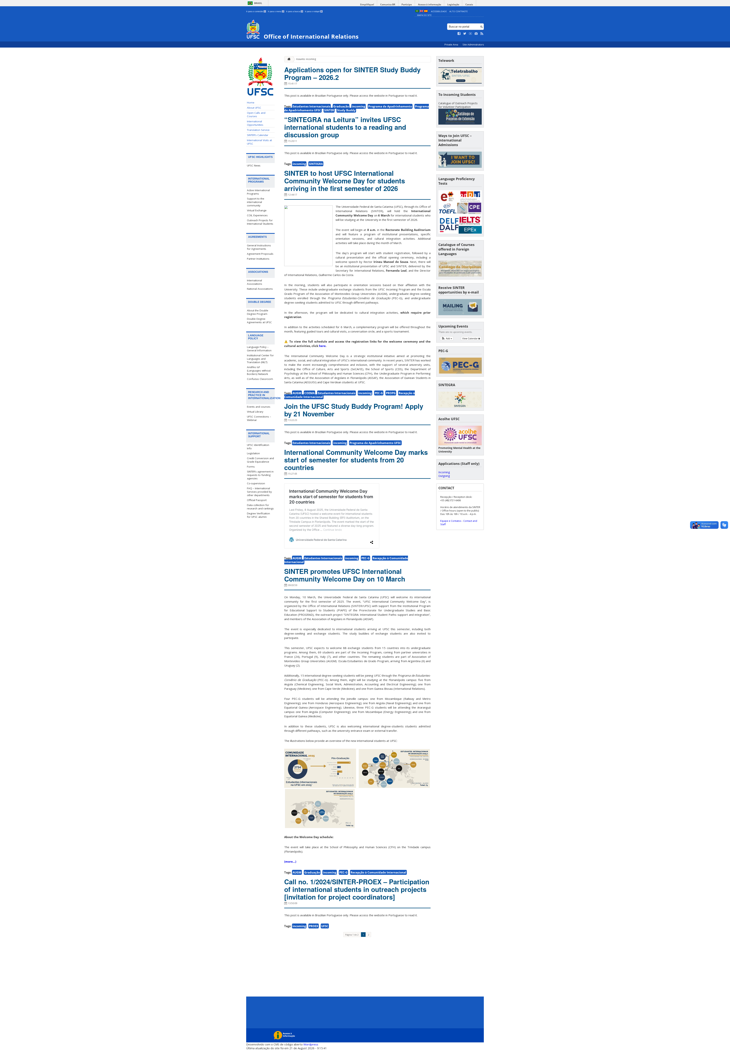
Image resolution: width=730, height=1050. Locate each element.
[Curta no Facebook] (459, 33)
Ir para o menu (276, 11)
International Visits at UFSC (259, 141)
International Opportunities (255, 123)
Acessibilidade (439, 11)
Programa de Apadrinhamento (390, 106)
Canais (469, 4)
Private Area (451, 44)
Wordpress (310, 1044)
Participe (407, 4)
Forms (251, 466)
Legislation (253, 453)
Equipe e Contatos (450, 521)
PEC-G (379, 393)
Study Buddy (346, 110)
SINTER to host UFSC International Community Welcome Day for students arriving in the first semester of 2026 (344, 180)
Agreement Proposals (260, 253)
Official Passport (257, 500)
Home (250, 102)
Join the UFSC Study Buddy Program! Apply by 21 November (353, 409)
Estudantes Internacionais (311, 106)
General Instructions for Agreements (259, 247)
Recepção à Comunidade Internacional (378, 872)
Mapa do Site (424, 15)
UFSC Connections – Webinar (259, 418)
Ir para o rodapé (313, 11)
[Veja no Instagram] (476, 33)
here (322, 346)
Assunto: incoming (306, 59)
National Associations (260, 288)
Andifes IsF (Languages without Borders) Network (259, 370)
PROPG (391, 393)
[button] (446, 338)
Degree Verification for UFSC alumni (258, 515)
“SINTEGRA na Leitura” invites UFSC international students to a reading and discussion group (345, 127)
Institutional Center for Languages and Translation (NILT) (260, 359)
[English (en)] (421, 11)
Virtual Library (255, 411)
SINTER (329, 110)
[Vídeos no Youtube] (470, 33)
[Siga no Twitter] (464, 33)
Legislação (453, 4)
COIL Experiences (257, 215)
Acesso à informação (429, 4)
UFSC (324, 926)
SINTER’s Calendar (257, 135)
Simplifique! (367, 4)
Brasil (258, 3)
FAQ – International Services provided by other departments (259, 492)
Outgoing (444, 476)
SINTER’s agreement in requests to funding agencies (260, 475)
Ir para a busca (294, 11)
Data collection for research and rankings (260, 506)
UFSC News (253, 165)
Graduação (341, 106)
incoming (358, 106)
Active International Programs (258, 192)
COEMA (309, 393)
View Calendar (470, 338)
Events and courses (258, 406)
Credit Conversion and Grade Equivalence (260, 460)
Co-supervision (256, 483)
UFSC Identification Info (258, 446)
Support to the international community (255, 202)
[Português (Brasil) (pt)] (417, 11)
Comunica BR (387, 4)
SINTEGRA (316, 164)
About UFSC (254, 107)
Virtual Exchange (257, 210)
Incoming (444, 472)
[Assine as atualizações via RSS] (481, 33)
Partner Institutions (258, 258)
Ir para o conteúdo (255, 11)
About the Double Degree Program (257, 312)
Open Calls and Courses (256, 114)
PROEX (313, 926)
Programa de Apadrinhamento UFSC (375, 443)
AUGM (297, 393)
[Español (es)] (426, 11)
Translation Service (258, 130)
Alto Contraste (458, 11)
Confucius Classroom (260, 379)
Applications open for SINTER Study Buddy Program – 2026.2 (352, 73)
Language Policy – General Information (259, 348)
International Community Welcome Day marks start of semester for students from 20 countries (356, 459)
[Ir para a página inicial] (288, 59)
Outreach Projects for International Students (260, 222)
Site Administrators (473, 44)
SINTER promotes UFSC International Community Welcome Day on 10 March (344, 575)
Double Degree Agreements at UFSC (259, 320)
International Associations (254, 282)
